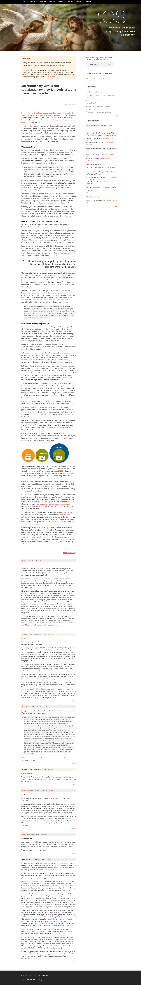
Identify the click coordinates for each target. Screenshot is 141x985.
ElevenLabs (103, 59)
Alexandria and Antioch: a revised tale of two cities (101, 187)
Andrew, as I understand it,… (106, 129)
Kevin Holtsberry (27, 707)
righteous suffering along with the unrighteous (53, 504)
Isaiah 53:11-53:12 (91, 81)
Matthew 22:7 (47, 863)
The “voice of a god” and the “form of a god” (100, 96)
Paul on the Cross (58, 711)
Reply (73, 628)
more (116, 115)
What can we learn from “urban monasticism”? (97, 102)
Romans (43, 1)
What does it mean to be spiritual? (98, 112)
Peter (23, 834)
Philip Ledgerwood (27, 790)
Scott (23, 561)
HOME (25, 1)
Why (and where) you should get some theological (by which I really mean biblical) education (47, 64)
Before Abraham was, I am (93, 197)
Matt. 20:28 (31, 238)
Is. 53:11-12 (43, 502)
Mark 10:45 (25, 881)
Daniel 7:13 (37, 948)
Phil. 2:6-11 (40, 486)
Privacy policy (45, 975)
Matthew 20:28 (37, 881)
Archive (80, 1)
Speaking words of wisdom (96, 92)
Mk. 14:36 (35, 412)
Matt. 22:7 (32, 425)
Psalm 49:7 (50, 919)
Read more (51, 77)
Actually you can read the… (108, 168)
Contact (31, 975)
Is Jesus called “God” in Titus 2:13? (96, 164)
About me (24, 975)
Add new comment (69, 552)
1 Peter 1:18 (61, 919)
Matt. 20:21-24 (59, 471)
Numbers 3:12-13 (49, 917)
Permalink (43, 561)
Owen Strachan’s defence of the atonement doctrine (52, 113)
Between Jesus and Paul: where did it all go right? (100, 107)
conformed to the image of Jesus (42, 478)
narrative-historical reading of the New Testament (45, 407)
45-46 (58, 917)
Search (88, 1)
